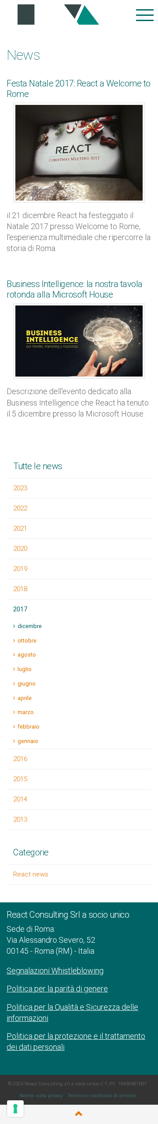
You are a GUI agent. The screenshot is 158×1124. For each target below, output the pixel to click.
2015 (20, 779)
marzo (26, 712)
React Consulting (56, 15)
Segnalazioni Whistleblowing (55, 970)
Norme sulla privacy (41, 1096)
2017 (20, 609)
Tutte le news (37, 466)
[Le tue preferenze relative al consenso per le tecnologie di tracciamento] (15, 1108)
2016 (20, 759)
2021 (20, 528)
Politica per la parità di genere (57, 988)
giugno (27, 683)
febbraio (29, 726)
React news (30, 874)
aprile (25, 698)
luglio (25, 669)
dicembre (30, 626)
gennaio (28, 741)
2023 (20, 488)
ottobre (27, 640)
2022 (20, 508)
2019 (20, 569)
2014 (20, 799)
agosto (27, 654)
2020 (20, 549)
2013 (20, 819)
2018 (20, 589)
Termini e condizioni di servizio (102, 1096)
